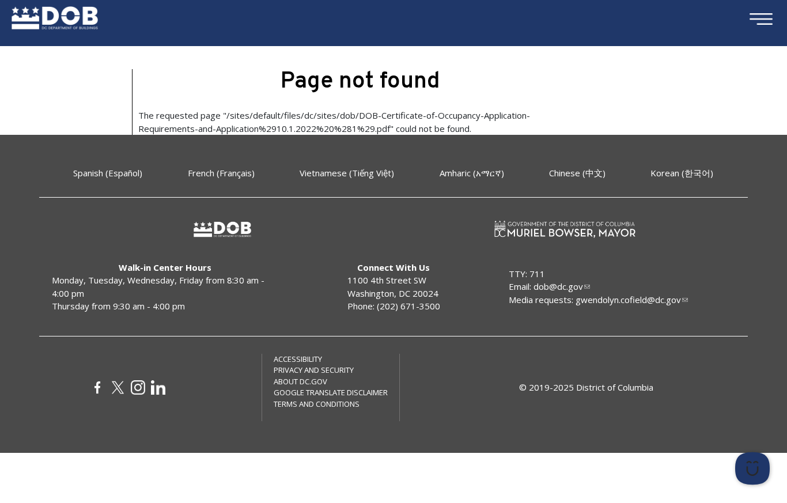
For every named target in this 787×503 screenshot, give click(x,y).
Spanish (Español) (107, 173)
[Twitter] (118, 387)
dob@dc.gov (558, 286)
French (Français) (221, 173)
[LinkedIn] (158, 387)
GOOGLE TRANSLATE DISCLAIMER (331, 392)
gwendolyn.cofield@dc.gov (628, 299)
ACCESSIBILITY (298, 359)
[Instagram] (138, 387)
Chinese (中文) (577, 173)
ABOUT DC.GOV (300, 381)
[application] (645, 468)
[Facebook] (98, 387)
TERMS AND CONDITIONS (317, 404)
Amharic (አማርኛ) (472, 173)
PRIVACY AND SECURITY (314, 370)
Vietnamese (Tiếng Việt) (347, 173)
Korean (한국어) (681, 173)
